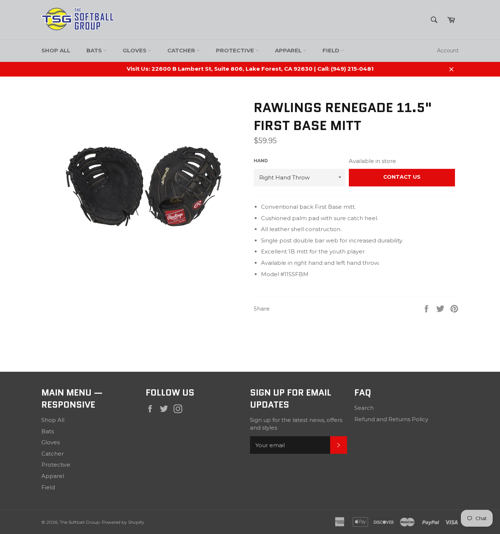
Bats (94, 50)
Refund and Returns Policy (391, 419)
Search (364, 407)
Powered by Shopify (123, 522)
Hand (261, 160)
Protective (235, 50)
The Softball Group (80, 522)
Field (331, 50)
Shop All (55, 50)
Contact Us (402, 177)
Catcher (182, 50)
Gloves (135, 50)
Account (448, 50)
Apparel (289, 50)
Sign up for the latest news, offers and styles (296, 423)
